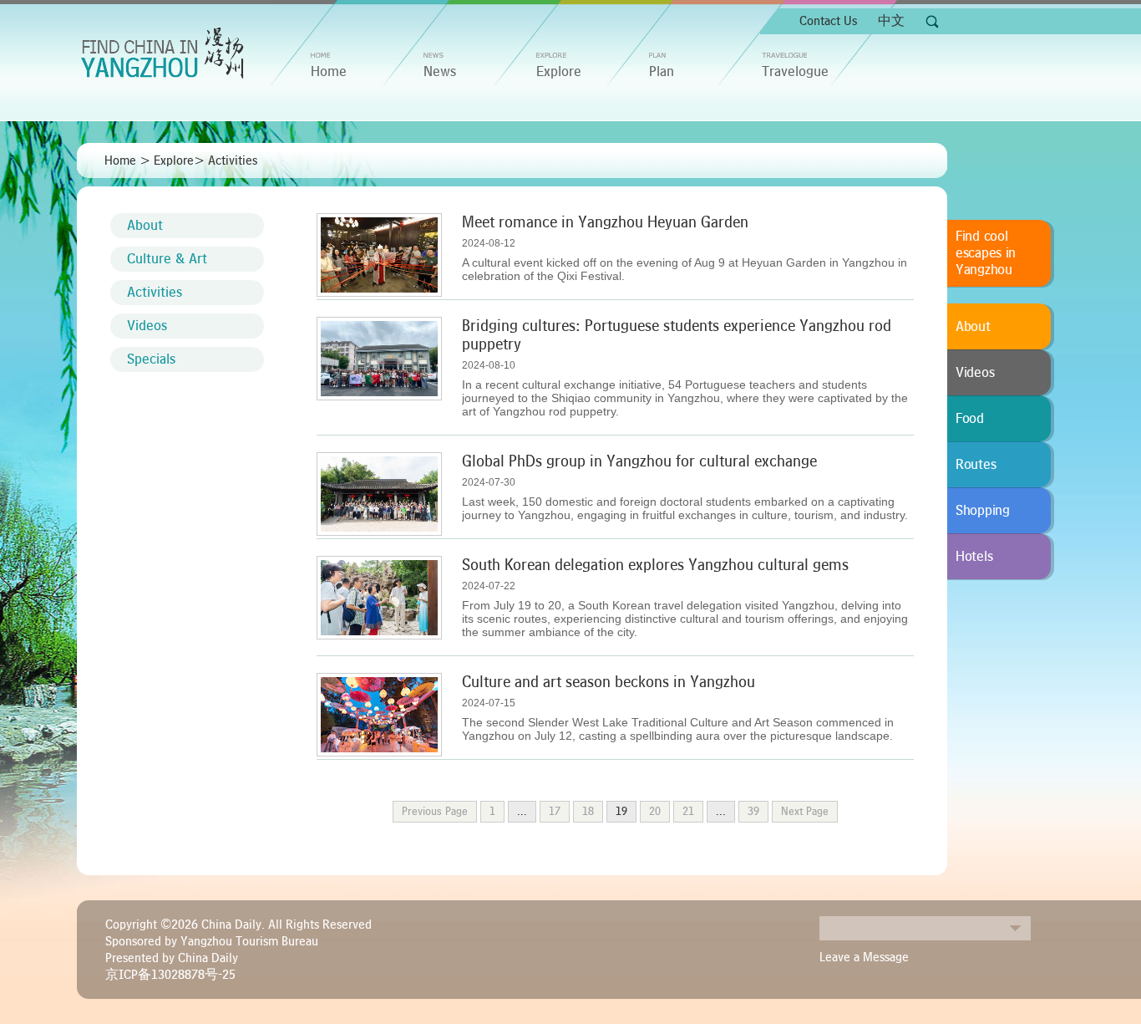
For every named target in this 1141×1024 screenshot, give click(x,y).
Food (970, 418)
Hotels (974, 556)
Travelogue (795, 72)
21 (688, 812)
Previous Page (435, 812)
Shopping (983, 510)
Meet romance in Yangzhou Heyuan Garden (605, 222)
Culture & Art (167, 259)
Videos (147, 326)
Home (120, 160)
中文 (891, 21)
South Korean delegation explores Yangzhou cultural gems (655, 565)
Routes (976, 464)
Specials (151, 359)
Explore (558, 72)
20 (655, 812)
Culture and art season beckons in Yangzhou (608, 682)
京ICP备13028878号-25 (170, 974)
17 (554, 812)
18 (588, 812)
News (439, 72)
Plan (661, 72)
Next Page (805, 812)
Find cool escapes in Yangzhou (986, 253)
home (329, 72)
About (145, 225)
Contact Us (828, 21)
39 (753, 812)
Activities (232, 160)
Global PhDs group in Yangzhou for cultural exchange (639, 461)
